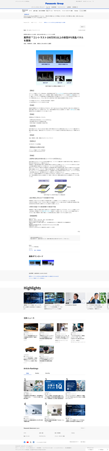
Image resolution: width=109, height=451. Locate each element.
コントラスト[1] (60, 93)
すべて (30, 10)
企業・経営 (35, 10)
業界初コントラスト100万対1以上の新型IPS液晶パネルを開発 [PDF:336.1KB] (43, 276)
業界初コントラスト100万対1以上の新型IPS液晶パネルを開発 (54, 22)
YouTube (22, 446)
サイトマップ (22, 447)
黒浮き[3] (73, 109)
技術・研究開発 (42, 10)
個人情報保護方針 (68, 447)
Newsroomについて (74, 441)
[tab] (37, 373)
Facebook (17, 446)
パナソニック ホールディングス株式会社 (22, 1)
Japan (25, 10)
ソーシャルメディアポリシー (59, 447)
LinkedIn (29, 446)
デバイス (40, 22)
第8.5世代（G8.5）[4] (47, 211)
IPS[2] (71, 95)
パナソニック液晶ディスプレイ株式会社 (36, 278)
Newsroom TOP (26, 22)
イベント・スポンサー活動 (67, 10)
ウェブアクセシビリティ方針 (47, 447)
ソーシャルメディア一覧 (41, 442)
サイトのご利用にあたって (30, 447)
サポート (16, 447)
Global (82, 428)
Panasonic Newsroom (31, 428)
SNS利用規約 (39, 447)
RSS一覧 (82, 441)
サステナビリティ (57, 10)
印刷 (82, 26)
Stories (76, 10)
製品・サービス (49, 10)
